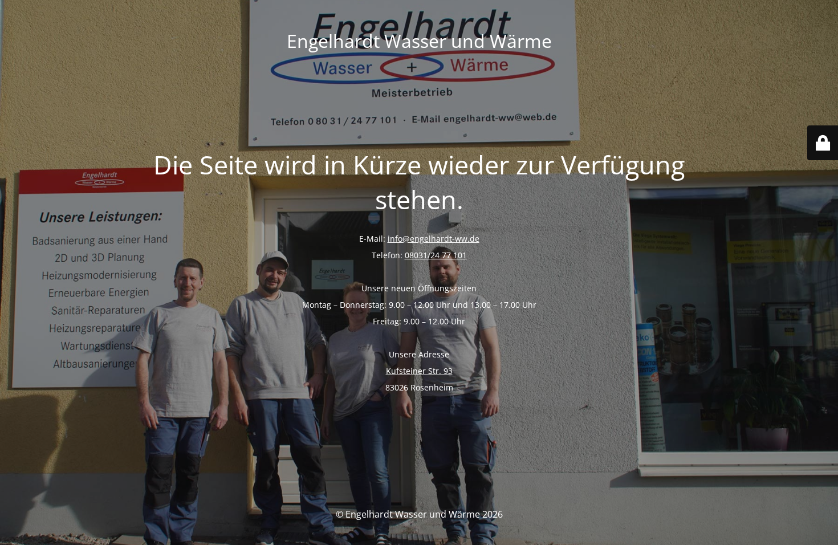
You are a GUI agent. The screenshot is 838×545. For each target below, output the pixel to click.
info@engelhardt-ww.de (433, 238)
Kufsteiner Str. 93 (419, 370)
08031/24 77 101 (436, 255)
